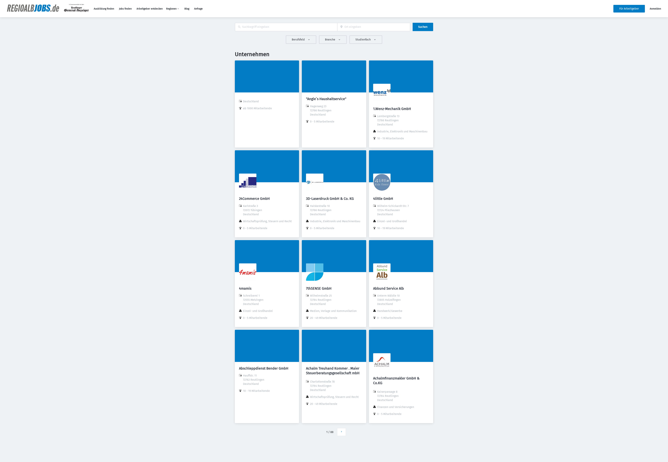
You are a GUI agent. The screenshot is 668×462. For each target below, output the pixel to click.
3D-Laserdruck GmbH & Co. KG (330, 199)
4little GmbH (383, 199)
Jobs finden (125, 8)
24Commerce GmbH (254, 199)
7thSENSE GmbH (319, 288)
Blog (186, 8)
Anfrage (198, 8)
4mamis (245, 288)
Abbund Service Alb (388, 288)
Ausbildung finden (104, 8)
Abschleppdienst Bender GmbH (263, 368)
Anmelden (655, 8)
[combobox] (286, 27)
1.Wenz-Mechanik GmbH (392, 109)
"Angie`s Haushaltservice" (326, 99)
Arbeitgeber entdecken (150, 8)
